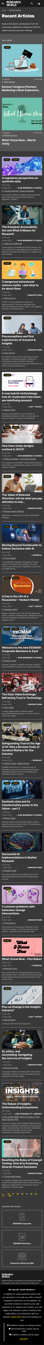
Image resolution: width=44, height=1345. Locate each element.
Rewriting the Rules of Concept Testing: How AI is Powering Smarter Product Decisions (22, 1163)
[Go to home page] (14, 3)
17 (3, 1196)
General (37, 555)
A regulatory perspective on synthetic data (20, 179)
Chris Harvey (10, 298)
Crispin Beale (10, 558)
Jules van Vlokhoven (13, 243)
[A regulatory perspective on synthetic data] (22, 166)
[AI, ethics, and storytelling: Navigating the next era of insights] (22, 1039)
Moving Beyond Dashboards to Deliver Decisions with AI (22, 546)
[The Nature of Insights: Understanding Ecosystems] (22, 1092)
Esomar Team (10, 661)
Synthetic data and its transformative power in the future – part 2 (20, 805)
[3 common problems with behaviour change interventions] (22, 894)
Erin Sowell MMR (11, 1117)
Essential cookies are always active (25, 1325)
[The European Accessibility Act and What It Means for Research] (22, 215)
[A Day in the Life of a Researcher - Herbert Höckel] (22, 584)
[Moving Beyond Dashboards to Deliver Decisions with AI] (22, 533)
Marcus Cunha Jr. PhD (29, 1117)
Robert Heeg (9, 818)
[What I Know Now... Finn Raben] (22, 947)
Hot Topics (35, 407)
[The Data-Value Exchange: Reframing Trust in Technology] (22, 682)
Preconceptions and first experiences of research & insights (19, 340)
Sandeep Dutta (10, 609)
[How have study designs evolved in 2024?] (22, 434)
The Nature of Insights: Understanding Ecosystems (20, 1105)
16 (36, 1194)
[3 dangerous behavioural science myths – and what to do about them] (22, 269)
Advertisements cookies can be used (25, 1330)
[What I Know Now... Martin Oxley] (22, 114)
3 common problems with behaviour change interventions (18, 910)
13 (22, 1194)
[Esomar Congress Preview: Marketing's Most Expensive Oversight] (22, 60)
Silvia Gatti (9, 707)
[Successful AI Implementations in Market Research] (22, 842)
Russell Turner (10, 870)
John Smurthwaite (28, 459)
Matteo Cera (9, 410)
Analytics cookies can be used (24, 1334)
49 (10, 1196)
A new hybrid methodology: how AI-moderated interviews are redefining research (21, 397)
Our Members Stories (30, 188)
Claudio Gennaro (11, 191)
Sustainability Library (28, 1114)
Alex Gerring (9, 353)
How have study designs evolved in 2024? (18, 447)
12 (17, 1194)
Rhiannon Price (10, 135)
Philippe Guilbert (11, 459)
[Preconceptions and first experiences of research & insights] (22, 324)
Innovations (35, 295)
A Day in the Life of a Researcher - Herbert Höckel (20, 598)
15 (31, 1194)
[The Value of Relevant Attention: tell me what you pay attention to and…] (22, 483)
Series (7, 47)
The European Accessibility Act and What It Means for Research (19, 230)
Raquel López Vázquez (14, 511)
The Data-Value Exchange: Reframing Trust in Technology (22, 696)
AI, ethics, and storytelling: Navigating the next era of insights (17, 1055)
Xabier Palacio (23, 763)
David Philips (9, 1020)
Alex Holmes (9, 82)
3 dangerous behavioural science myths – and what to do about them (20, 285)
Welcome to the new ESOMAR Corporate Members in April (21, 649)
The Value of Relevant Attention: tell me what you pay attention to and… (22, 498)
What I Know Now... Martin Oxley (19, 142)
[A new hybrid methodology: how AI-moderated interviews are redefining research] (22, 381)
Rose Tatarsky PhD (10, 1119)
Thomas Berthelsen (12, 1176)
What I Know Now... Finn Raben (22, 959)
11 (13, 1194)
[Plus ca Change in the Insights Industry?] (22, 995)
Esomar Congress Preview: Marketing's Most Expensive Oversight (20, 88)
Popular (15, 159)
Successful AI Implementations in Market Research (19, 857)
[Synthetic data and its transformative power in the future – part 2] (22, 789)
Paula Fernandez (27, 191)
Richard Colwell (11, 1068)
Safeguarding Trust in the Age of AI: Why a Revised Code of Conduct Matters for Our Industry (21, 748)
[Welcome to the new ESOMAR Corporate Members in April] (22, 635)
